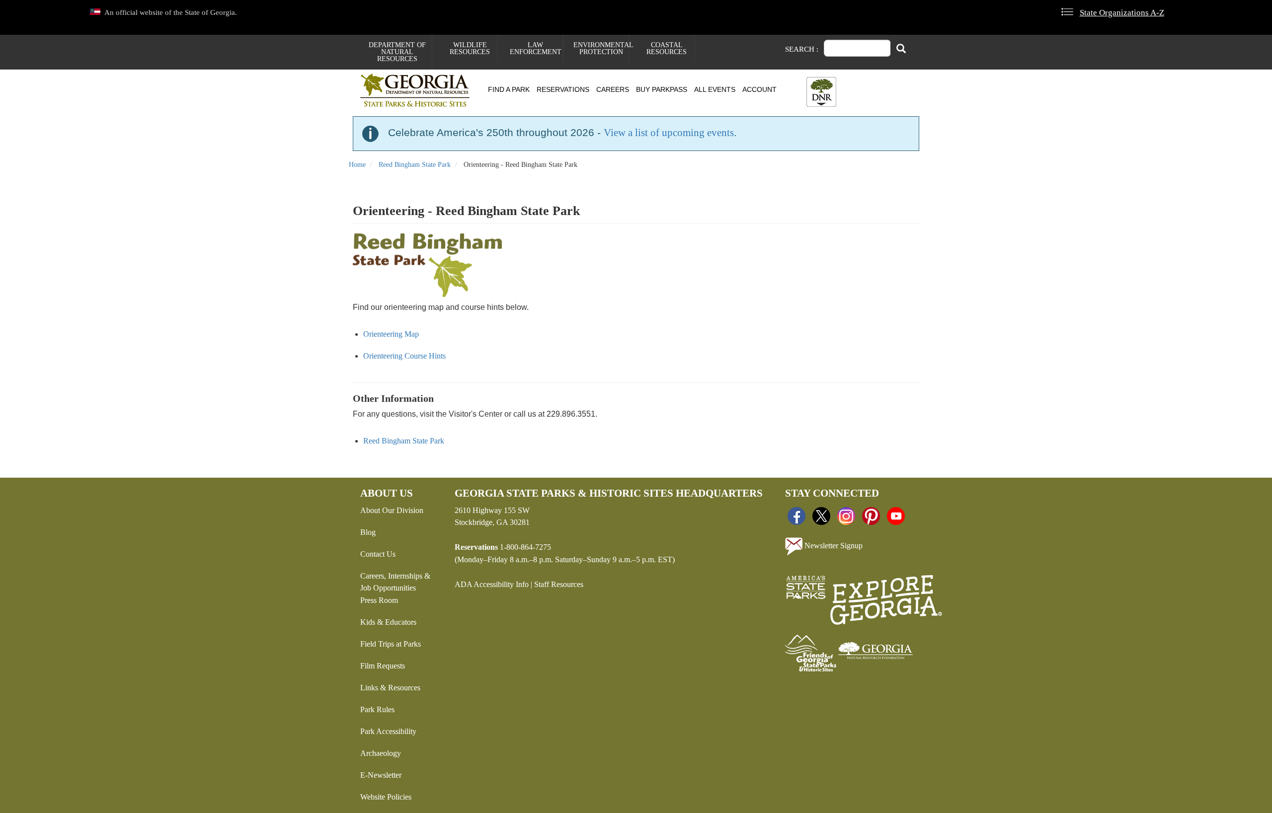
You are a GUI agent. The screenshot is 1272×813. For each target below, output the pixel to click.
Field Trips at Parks (390, 644)
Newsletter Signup (832, 545)
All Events (714, 89)
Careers (612, 89)
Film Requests (382, 666)
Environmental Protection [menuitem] (601, 48)
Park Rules (377, 709)
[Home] (418, 90)
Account (759, 89)
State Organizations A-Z (1122, 12)
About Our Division (391, 510)
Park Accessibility (388, 731)
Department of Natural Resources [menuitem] (397, 52)
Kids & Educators (388, 622)
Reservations (563, 89)
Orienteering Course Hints (404, 356)
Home (357, 164)
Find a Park (509, 89)
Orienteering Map (391, 334)
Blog (368, 532)
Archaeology (380, 753)
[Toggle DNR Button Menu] (821, 92)
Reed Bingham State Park (415, 164)
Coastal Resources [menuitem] (666, 48)
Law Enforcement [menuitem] (535, 48)
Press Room (379, 600)
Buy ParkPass (661, 89)
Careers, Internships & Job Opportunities (395, 582)
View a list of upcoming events (669, 133)
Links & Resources (390, 687)
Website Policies (385, 797)
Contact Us (378, 554)
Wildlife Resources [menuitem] (470, 48)
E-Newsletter (380, 775)
